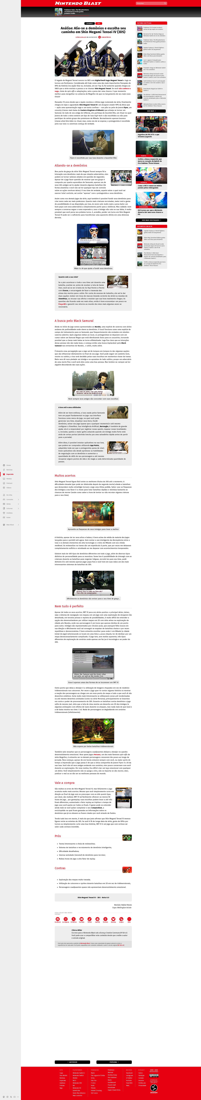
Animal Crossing (96, 1090)
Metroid (110, 1072)
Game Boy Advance (79, 1093)
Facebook (58, 922)
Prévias (62, 1085)
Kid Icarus (94, 1093)
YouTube (81, 922)
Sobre (141, 1073)
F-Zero (93, 1083)
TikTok (90, 922)
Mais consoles (77, 1095)
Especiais (63, 1080)
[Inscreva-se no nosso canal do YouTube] (14, 1096)
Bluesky (113, 922)
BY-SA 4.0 (121, 945)
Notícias (62, 1078)
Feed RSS (129, 1083)
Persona (97, 754)
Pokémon (111, 1070)
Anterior (73, 1062)
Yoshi (92, 1085)
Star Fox (93, 1080)
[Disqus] (93, 977)
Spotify (97, 922)
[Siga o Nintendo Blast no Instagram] (7, 1096)
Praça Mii (62, 304)
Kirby (93, 1078)
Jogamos (89, 23)
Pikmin (93, 1088)
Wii (74, 1085)
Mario (93, 1073)
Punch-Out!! (112, 1085)
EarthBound (112, 1082)
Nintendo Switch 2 (79, 1073)
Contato (141, 1078)
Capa (61, 1073)
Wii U (74, 1080)
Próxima (113, 1062)
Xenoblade (111, 1087)
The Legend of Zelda (98, 1075)
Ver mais (151, 111)
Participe (141, 1075)
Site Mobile (63, 1075)
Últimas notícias (144, 23)
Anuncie (141, 1080)
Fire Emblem (112, 1077)
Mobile (75, 1078)
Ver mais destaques (150, 220)
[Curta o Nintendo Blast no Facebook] (4, 1096)
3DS (98, 23)
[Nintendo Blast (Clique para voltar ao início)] (78, 3)
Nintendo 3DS (77, 1083)
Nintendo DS (77, 1088)
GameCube (76, 1090)
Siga (61, 1088)
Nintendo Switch (78, 1075)
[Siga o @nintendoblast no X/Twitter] (11, 1096)
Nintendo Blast (85, 943)
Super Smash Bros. (114, 1090)
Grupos (121, 922)
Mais (129, 922)
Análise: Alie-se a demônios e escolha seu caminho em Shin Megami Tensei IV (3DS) (93, 30)
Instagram (65, 922)
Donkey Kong (112, 1075)
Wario (110, 1080)
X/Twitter (74, 922)
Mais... (128, 1085)
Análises (62, 1083)
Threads (105, 922)
